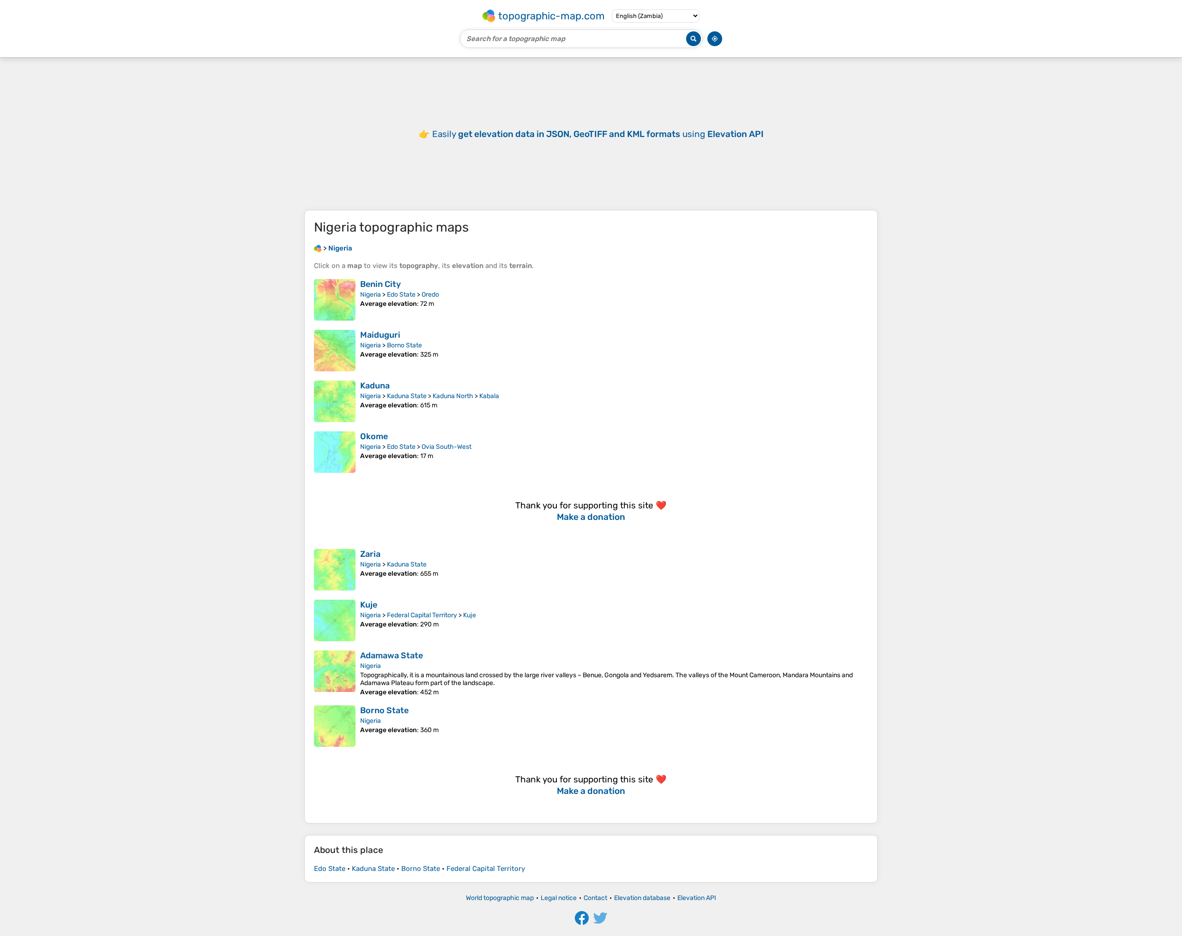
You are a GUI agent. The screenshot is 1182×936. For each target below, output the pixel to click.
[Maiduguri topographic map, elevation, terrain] (335, 350)
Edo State (401, 294)
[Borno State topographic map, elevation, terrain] (335, 726)
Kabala (489, 396)
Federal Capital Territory (422, 615)
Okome (374, 436)
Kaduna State (407, 396)
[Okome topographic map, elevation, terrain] (335, 452)
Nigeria (370, 294)
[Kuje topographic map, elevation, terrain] (335, 620)
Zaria (370, 554)
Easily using (598, 134)
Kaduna (375, 386)
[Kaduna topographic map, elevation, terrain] (335, 401)
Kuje (368, 605)
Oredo (430, 294)
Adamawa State (391, 655)
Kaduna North (453, 396)
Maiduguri (380, 335)
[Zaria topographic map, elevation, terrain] (335, 569)
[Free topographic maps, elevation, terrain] (317, 248)
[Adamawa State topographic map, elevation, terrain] (335, 673)
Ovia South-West (446, 447)
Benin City (380, 284)
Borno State (404, 345)
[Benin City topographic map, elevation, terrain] (335, 300)
